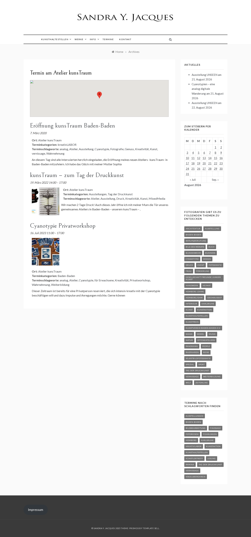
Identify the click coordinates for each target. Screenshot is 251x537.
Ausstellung (86, 149)
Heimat (207, 285)
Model (200, 334)
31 (187, 174)
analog (64, 149)
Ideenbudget (214, 297)
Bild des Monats (195, 247)
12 (198, 158)
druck (189, 265)
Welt (188, 382)
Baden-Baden (66, 276)
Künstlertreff (194, 458)
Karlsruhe (208, 304)
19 (198, 163)
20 (204, 163)
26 (198, 168)
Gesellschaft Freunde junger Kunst (203, 278)
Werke (79, 39)
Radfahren (192, 352)
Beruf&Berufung (196, 241)
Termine (108, 39)
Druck (120, 198)
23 (221, 163)
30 (221, 168)
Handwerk (192, 285)
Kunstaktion (213, 446)
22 (215, 163)
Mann (189, 334)
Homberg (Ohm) (195, 291)
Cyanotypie (102, 149)
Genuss (129, 149)
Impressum (35, 510)
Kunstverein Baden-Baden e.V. (203, 328)
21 (209, 163)
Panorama (192, 346)
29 (215, 168)
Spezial (190, 364)
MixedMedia (157, 198)
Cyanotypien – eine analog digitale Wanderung (203, 88)
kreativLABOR (67, 144)
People (206, 346)
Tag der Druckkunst (120, 194)
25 (193, 168)
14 (209, 158)
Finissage (215, 428)
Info (93, 39)
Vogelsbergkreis (195, 477)
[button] (99, 95)
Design (207, 259)
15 (215, 158)
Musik (212, 334)
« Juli (193, 179)
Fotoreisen (192, 434)
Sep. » (215, 179)
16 (221, 158)
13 (204, 158)
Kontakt (125, 39)
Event (201, 265)
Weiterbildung (60, 284)
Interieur (191, 304)
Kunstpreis (192, 322)
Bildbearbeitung (196, 428)
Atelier (73, 149)
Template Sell (151, 528)
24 (187, 168)
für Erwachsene (104, 280)
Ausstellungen (98, 194)
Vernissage (192, 376)
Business (210, 253)
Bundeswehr (193, 253)
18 (193, 163)
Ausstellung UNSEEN (204, 74)
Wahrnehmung (55, 153)
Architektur (193, 228)
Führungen (210, 434)
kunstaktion (204, 310)
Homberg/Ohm (194, 297)
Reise (206, 352)
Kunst (153, 149)
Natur (189, 340)
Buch (212, 247)
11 (193, 158)
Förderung (202, 271)
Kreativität (142, 149)
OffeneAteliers (206, 340)
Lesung (211, 458)
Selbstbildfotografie (198, 358)
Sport (201, 364)
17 (187, 163)
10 (187, 158)
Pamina (190, 464)
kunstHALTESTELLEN (55, 39)
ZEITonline (202, 382)
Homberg (191, 440)
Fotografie (117, 149)
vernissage (38, 153)
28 (209, 168)
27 (204, 168)
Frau (189, 271)
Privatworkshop (140, 280)
